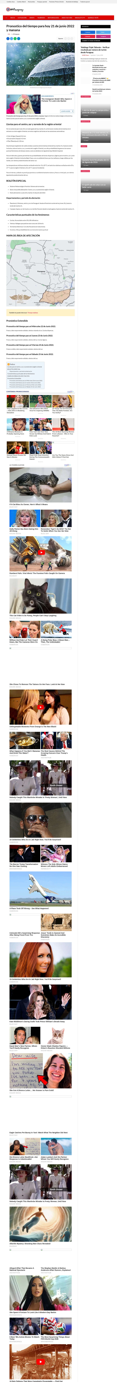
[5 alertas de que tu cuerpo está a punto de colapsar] (96, 107)
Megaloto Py (80, 18)
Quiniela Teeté (93, 18)
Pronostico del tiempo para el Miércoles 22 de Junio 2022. (26, 380)
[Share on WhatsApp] (15, 38)
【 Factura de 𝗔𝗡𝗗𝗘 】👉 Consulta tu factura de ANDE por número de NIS (101, 80)
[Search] (111, 18)
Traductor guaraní (85, 1)
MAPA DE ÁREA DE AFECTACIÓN (18, 376)
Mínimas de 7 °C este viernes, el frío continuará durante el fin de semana (95, 135)
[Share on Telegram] (18, 38)
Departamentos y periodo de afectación (21, 371)
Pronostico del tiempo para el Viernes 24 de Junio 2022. (25, 385)
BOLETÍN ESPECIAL (13, 369)
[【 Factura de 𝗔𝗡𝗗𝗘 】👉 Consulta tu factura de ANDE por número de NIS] (86, 80)
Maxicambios (31, 1)
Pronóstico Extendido (14, 378)
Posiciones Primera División (56, 1)
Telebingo (41, 18)
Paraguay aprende (42, 1)
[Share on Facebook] (8, 38)
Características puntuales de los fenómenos (21, 373)
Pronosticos (85, 121)
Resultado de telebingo (72, 1)
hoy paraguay (85, 96)
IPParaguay (16, 34)
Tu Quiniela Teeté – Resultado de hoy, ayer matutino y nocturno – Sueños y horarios (99, 68)
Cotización (22, 18)
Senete (32, 18)
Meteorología (53, 18)
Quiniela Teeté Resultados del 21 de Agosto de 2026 (95, 161)
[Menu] (6, 17)
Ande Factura (67, 18)
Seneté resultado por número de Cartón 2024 (101, 90)
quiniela (83, 146)
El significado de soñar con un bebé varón (94, 186)
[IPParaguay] (15, 9)
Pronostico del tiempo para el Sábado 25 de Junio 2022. (25, 387)
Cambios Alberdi (21, 1)
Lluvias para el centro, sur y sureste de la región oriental (24, 367)
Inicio (12, 18)
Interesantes (85, 171)
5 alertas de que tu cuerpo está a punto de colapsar (95, 111)
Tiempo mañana (33, 312)
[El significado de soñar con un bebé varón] (96, 181)
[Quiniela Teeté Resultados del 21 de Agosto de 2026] (96, 156)
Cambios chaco (11, 1)
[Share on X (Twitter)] (11, 38)
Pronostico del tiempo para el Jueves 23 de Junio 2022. (25, 382)
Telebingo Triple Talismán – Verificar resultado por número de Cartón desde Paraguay (95, 49)
